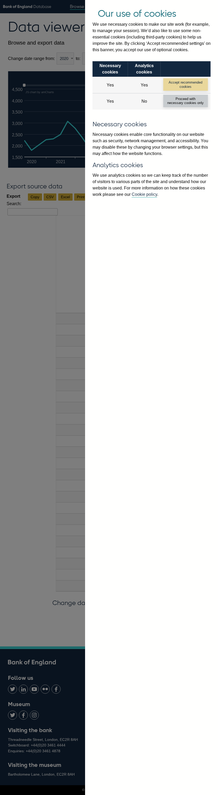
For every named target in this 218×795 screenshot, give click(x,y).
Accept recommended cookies (185, 84)
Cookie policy (144, 194)
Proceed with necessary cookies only (185, 101)
